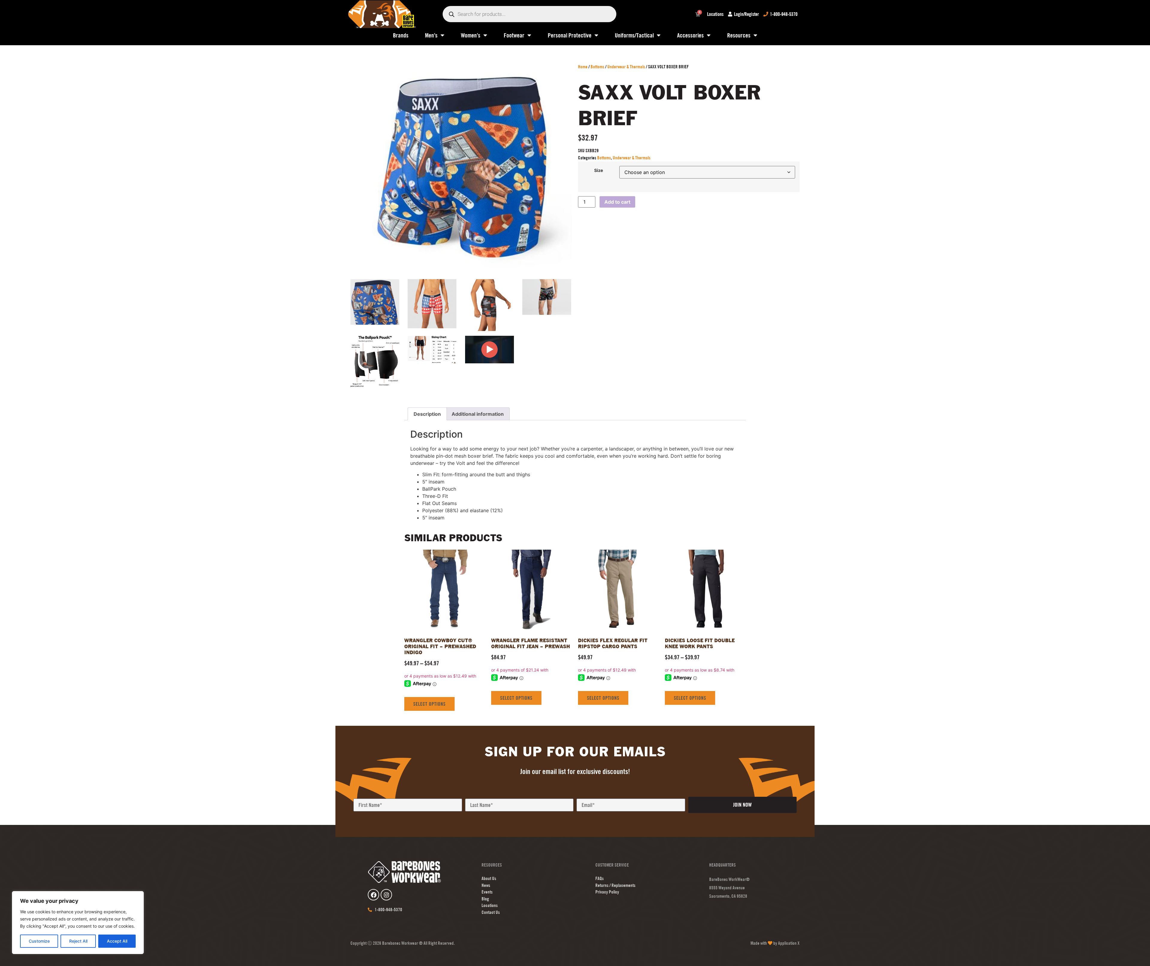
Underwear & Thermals (626, 66)
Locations (715, 14)
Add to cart (617, 202)
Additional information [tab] (478, 414)
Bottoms (597, 66)
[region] (78, 922)
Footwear (514, 35)
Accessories (690, 35)
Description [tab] (427, 414)
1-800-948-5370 (784, 14)
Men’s (431, 35)
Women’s (470, 35)
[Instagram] (386, 894)
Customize (39, 941)
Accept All (117, 941)
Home (583, 66)
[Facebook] (373, 894)
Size (598, 170)
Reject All (78, 941)
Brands (400, 35)
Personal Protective (569, 35)
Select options (429, 704)
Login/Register (746, 14)
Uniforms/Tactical (634, 35)
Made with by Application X (775, 943)
